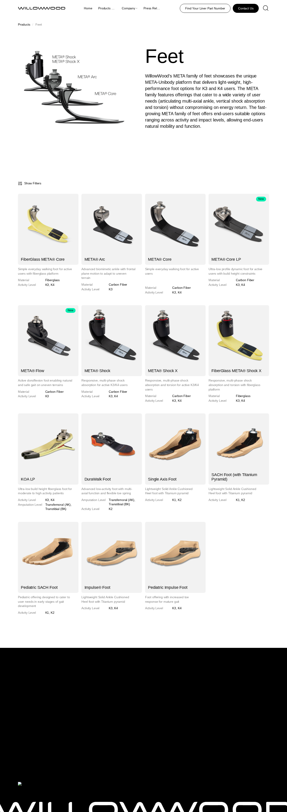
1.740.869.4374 (219, 740)
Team (131, 683)
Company (128, 8)
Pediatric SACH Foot (39, 587)
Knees (53, 695)
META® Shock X (163, 370)
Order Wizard (58, 758)
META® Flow (32, 370)
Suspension (57, 712)
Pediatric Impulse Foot (167, 587)
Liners (53, 683)
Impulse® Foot (97, 587)
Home (88, 8)
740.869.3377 (218, 711)
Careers (133, 695)
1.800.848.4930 (219, 701)
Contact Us (135, 706)
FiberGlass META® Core (43, 259)
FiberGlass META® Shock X (236, 370)
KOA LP (28, 479)
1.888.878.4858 (219, 730)
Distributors (135, 689)
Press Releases (154, 8)
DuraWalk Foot (98, 479)
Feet (52, 689)
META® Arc (95, 259)
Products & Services (112, 8)
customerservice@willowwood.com (233, 759)
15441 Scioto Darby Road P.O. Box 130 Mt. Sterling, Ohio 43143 (226, 682)
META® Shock (97, 370)
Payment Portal (59, 735)
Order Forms (58, 741)
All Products (57, 677)
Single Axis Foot (162, 479)
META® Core (160, 259)
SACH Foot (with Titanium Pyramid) (234, 476)
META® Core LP (226, 259)
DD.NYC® (52, 795)
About (131, 677)
